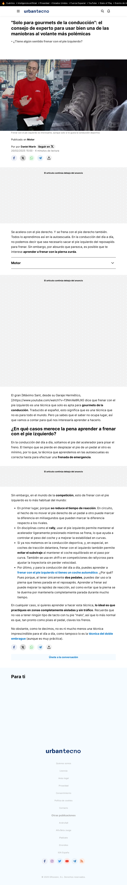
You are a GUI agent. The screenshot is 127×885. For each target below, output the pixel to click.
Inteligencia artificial (27, 3)
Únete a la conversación (63, 657)
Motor (31, 139)
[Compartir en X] (23, 158)
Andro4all (63, 823)
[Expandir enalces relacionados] (113, 263)
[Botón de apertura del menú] (18, 11)
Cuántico (10, 3)
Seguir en (44, 146)
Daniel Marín (28, 146)
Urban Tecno (37, 11)
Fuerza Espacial (77, 3)
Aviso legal (63, 778)
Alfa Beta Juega (63, 830)
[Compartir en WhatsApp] (31, 158)
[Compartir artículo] (49, 158)
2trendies (63, 845)
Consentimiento (63, 793)
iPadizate (63, 837)
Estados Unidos (60, 3)
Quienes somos (63, 763)
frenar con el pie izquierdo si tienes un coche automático (57, 572)
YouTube (92, 3)
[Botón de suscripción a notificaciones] (109, 11)
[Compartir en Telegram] (40, 158)
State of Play (106, 3)
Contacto (63, 808)
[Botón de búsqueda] (102, 11)
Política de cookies (63, 800)
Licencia (63, 771)
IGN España (63, 852)
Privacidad (44, 3)
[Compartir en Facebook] (14, 158)
